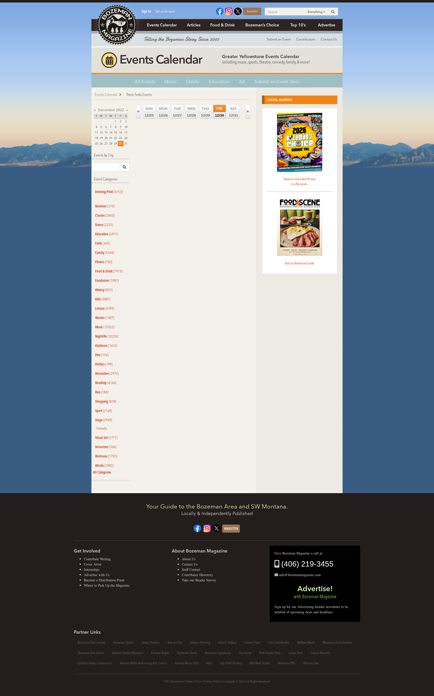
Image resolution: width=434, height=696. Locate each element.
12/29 (205, 112)
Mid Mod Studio (259, 663)
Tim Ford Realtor (278, 642)
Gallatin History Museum (127, 653)
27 (105, 143)
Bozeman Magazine (116, 25)
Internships (91, 569)
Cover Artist (92, 564)
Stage (103, 420)
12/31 (233, 112)
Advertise (326, 24)
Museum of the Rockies (337, 642)
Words (104, 465)
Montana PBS (286, 663)
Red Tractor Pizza (270, 653)
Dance (104, 224)
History (104, 290)
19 (101, 138)
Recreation (107, 373)
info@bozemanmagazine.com (300, 574)
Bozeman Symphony (218, 653)
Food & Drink (222, 24)
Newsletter (252, 11)
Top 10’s (298, 24)
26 (101, 143)
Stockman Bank (187, 653)
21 (110, 138)
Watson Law (310, 663)
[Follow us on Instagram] (229, 10)
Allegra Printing (200, 642)
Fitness (103, 262)
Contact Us (329, 39)
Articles (193, 24)
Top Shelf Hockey (230, 663)
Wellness (106, 456)
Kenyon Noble (160, 653)
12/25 (149, 112)
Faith (102, 243)
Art (242, 81)
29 (115, 143)
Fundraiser (107, 280)
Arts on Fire (175, 642)
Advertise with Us (97, 574)
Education (219, 81)
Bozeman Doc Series (91, 653)
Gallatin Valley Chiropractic (95, 663)
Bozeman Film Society (91, 642)
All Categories (102, 472)
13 (105, 132)
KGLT (209, 663)
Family (192, 81)
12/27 (177, 112)
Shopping (105, 401)
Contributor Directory (197, 574)
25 (96, 143)
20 (105, 138)
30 (120, 143)
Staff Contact (191, 569)
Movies (104, 317)
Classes (105, 215)
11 (96, 132)
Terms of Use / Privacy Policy (203, 681)
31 (125, 143)
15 (115, 132)
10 (125, 127)
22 (115, 138)
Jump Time (296, 653)
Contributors (305, 39)
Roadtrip (105, 383)
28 (110, 143)
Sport (103, 410)
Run (101, 392)
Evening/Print (109, 192)
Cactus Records (320, 653)
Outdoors (106, 345)
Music (171, 81)
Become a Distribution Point (104, 580)
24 (125, 138)
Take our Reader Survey (199, 580)
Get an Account (165, 11)
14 (110, 132)
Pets (101, 355)
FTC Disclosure (173, 681)
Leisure (104, 308)
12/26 (163, 112)
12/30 (219, 112)
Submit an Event (279, 39)
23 (120, 138)
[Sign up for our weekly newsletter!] (231, 528)
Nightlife (106, 336)
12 (101, 132)
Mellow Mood (305, 642)
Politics (104, 364)
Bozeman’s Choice (262, 24)
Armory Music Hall (186, 663)
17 (125, 132)
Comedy (101, 428)
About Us (188, 558)
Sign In (146, 11)
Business (105, 206)
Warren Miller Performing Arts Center (143, 663)
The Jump (245, 653)
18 (96, 138)
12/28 (191, 112)
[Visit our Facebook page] (220, 10)
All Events (145, 81)
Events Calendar (162, 24)
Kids (103, 299)
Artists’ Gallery (227, 642)
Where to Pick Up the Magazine (106, 585)
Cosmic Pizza (252, 642)
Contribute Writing (97, 558)
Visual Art (106, 437)
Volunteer (105, 447)
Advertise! (315, 591)
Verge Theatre (150, 642)
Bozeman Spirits (123, 642)
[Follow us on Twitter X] (238, 10)
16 (120, 132)
